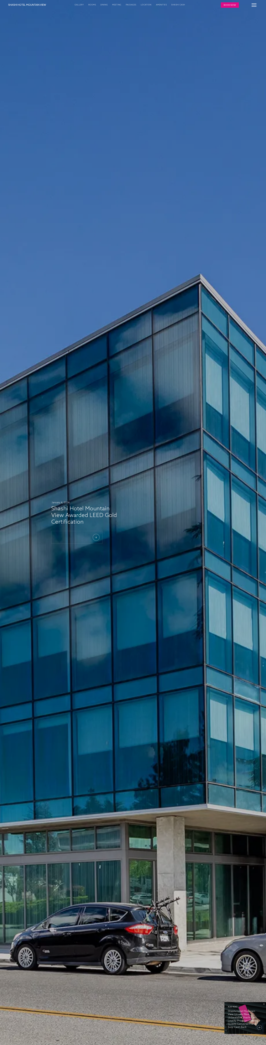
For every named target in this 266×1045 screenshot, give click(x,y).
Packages (131, 5)
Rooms (92, 5)
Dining (104, 5)
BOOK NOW (230, 5)
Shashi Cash (178, 5)
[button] (254, 3)
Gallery (79, 5)
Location (146, 5)
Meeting (116, 5)
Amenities (161, 5)
